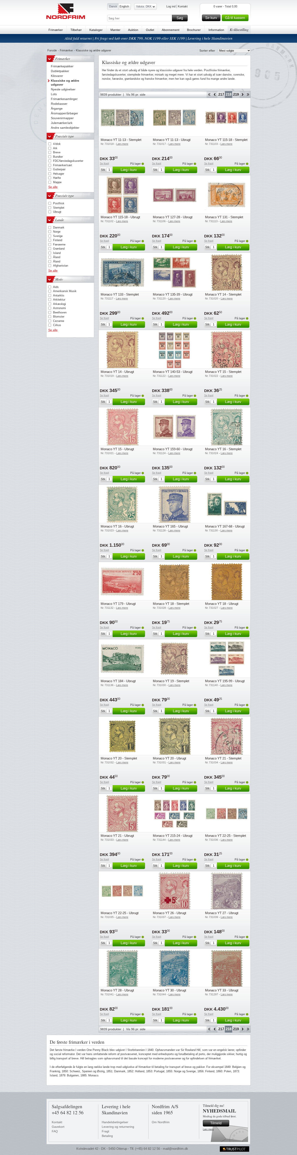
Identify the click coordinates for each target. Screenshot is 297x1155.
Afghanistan (60, 265)
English (124, 6)
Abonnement (170, 30)
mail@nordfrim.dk (175, 1148)
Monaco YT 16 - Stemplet (223, 449)
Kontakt (183, 6)
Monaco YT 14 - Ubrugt (117, 372)
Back (214, 94)
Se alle (53, 187)
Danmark (58, 227)
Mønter (115, 30)
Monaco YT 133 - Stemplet (120, 294)
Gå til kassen (235, 18)
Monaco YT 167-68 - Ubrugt (225, 526)
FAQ (55, 1131)
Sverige (58, 236)
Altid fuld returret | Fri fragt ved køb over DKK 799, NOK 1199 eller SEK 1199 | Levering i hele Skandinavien (148, 38)
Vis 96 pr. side (135, 94)
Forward (242, 94)
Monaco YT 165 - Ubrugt (170, 526)
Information (216, 30)
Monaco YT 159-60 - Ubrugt (172, 449)
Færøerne (59, 244)
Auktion (133, 30)
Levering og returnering (118, 1126)
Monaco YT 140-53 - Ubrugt (172, 372)
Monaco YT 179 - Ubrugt (118, 603)
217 (221, 94)
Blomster (58, 316)
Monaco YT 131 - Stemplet (224, 217)
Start (209, 94)
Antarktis (58, 295)
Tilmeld (216, 1123)
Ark (55, 148)
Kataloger (96, 30)
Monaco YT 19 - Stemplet (171, 681)
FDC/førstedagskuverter (68, 160)
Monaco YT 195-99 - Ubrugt (225, 681)
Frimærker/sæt (62, 165)
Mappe (57, 182)
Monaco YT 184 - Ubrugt (118, 681)
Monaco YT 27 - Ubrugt (221, 913)
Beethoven (60, 312)
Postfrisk (58, 203)
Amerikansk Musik (65, 291)
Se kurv (211, 18)
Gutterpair (59, 169)
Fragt (105, 1131)
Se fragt (104, 163)
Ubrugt (57, 211)
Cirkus (57, 325)
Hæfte (57, 177)
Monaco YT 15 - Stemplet (223, 372)
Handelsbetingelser (115, 1122)
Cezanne (58, 321)
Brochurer (194, 30)
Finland (57, 240)
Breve (56, 152)
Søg (180, 18)
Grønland (59, 248)
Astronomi (59, 308)
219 (236, 94)
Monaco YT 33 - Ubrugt (221, 990)
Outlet (150, 30)
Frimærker (55, 30)
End (248, 94)
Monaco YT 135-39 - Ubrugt (172, 294)
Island (57, 253)
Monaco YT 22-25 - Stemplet (225, 835)
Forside (52, 50)
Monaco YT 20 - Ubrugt (169, 758)
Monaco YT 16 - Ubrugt (117, 526)
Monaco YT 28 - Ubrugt (117, 990)
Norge (56, 231)
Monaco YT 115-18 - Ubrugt (120, 217)
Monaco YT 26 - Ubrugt (169, 913)
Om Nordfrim (161, 1122)
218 (229, 94)
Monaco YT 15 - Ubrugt (117, 449)
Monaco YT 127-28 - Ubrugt (172, 217)
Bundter (58, 156)
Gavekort (58, 1126)
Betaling (107, 1136)
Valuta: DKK (144, 6)
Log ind (170, 6)
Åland (56, 257)
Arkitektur (59, 299)
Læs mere (208, 1129)
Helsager (58, 173)
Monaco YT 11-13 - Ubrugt (171, 140)
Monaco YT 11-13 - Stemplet (121, 140)
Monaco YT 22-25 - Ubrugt (119, 913)
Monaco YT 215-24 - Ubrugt (172, 835)
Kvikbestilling (239, 29)
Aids (56, 287)
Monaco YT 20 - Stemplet (119, 758)
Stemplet (58, 207)
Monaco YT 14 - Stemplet (223, 294)
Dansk (113, 6)
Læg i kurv (129, 170)
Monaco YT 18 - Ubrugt (221, 603)
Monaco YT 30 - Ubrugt (169, 990)
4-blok (57, 143)
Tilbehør (76, 30)
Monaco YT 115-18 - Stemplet (226, 140)
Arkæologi (59, 304)
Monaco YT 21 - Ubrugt (117, 835)
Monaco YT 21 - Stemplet (223, 758)
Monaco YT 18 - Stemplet (171, 603)
